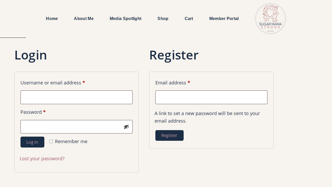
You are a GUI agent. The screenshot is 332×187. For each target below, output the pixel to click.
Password (42, 112)
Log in (32, 142)
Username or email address (62, 82)
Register (169, 135)
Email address (182, 82)
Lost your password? (42, 158)
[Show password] (126, 127)
